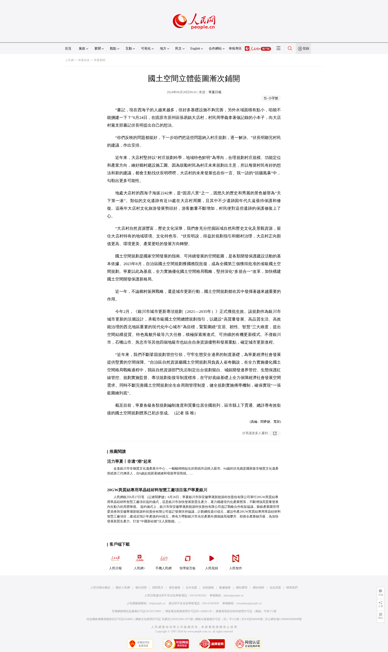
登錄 (306, 48)
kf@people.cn (157, 603)
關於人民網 (123, 587)
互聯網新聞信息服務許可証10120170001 (136, 611)
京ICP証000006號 (252, 619)
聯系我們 (292, 587)
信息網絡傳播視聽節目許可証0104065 (109, 619)
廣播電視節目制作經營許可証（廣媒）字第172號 (246, 611)
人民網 (69, 60)
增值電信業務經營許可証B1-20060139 (188, 611)
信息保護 (275, 587)
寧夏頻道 (84, 60)
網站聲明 (241, 587)
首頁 (68, 48)
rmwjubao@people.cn (248, 603)
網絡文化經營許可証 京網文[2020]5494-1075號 (164, 619)
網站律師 (258, 587)
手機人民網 (163, 568)
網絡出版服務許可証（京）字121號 (217, 619)
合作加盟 (191, 587)
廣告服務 (174, 587)
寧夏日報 (215, 92)
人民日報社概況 (100, 587)
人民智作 (235, 568)
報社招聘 (141, 587)
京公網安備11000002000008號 (283, 619)
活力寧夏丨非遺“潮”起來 (129, 461)
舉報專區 (235, 48)
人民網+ (139, 568)
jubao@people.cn (234, 595)
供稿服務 (208, 587)
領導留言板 (187, 568)
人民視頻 (211, 568)
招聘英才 (157, 587)
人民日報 (115, 568)
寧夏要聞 (99, 60)
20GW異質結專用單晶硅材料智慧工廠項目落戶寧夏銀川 (157, 490)
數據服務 (225, 587)
